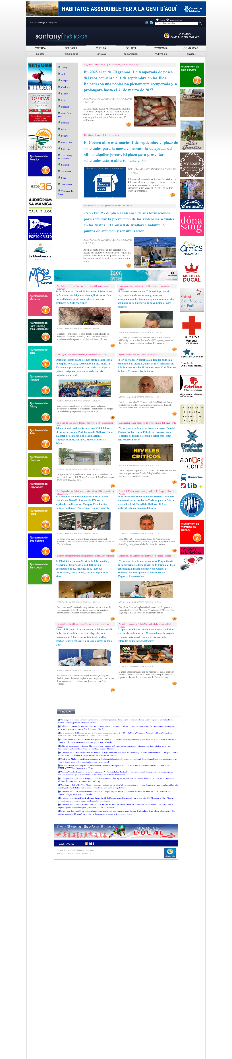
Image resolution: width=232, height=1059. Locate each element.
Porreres (65, 135)
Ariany (64, 67)
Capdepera (65, 87)
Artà (63, 74)
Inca (63, 100)
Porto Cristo (66, 142)
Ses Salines (66, 171)
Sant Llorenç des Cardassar (65, 157)
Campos (64, 80)
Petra (63, 129)
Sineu (63, 177)
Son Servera (66, 184)
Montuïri (65, 122)
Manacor (65, 106)
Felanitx (64, 93)
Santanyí (65, 164)
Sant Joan (65, 148)
